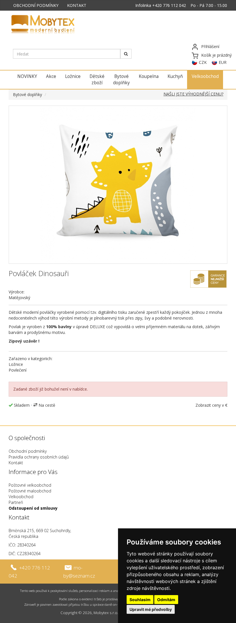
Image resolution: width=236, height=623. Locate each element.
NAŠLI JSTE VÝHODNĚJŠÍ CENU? (193, 94)
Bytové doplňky (121, 79)
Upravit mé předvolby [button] (151, 609)
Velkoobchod (205, 76)
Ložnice (73, 76)
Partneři (16, 502)
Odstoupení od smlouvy (33, 508)
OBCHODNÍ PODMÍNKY (35, 5)
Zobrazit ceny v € (211, 405)
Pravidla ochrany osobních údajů (39, 457)
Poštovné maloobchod (30, 491)
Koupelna (149, 76)
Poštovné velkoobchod (30, 485)
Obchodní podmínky (28, 451)
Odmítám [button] (166, 599)
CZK (203, 62)
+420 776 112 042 (169, 5)
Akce (51, 76)
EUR (223, 62)
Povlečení (17, 370)
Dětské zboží (97, 79)
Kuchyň (175, 76)
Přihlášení (210, 46)
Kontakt (16, 462)
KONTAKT (76, 5)
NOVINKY (27, 76)
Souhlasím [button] (140, 599)
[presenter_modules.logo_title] (56, 25)
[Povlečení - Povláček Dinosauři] (118, 185)
